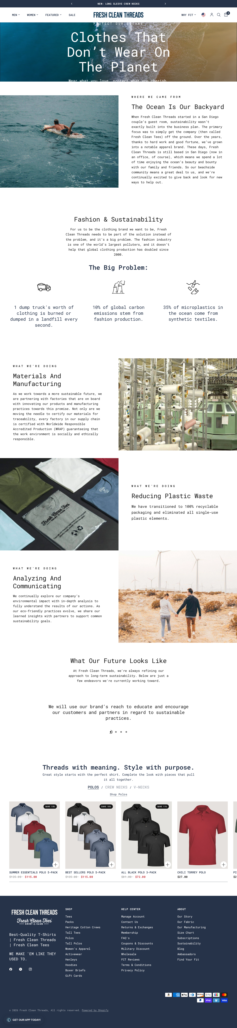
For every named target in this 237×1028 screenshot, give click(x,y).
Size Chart (185, 932)
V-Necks (141, 787)
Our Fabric (185, 922)
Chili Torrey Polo (191, 872)
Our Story (184, 916)
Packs (69, 922)
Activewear (73, 954)
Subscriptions (188, 938)
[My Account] (211, 14)
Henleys (71, 959)
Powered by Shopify (95, 1010)
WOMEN (31, 15)
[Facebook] (13, 969)
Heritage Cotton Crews (82, 927)
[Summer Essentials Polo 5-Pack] (34, 835)
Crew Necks (116, 787)
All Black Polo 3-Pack (138, 872)
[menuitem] (16, 14)
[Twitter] (23, 969)
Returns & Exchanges (137, 927)
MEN (14, 15)
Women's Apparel (77, 949)
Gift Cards (73, 975)
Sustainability (189, 943)
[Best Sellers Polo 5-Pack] (90, 835)
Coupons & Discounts (137, 943)
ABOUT (181, 909)
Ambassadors (186, 954)
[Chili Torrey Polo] (202, 835)
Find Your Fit (188, 959)
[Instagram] (33, 969)
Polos (93, 787)
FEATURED (52, 15)
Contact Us (129, 922)
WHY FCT (187, 15)
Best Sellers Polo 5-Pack (85, 872)
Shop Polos (118, 794)
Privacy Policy (133, 970)
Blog (180, 949)
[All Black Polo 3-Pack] (146, 835)
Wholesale (128, 954)
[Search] (218, 14)
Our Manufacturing (191, 927)
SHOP (68, 909)
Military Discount (135, 949)
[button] (24, 1019)
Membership (129, 932)
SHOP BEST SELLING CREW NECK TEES (121, 3)
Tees (68, 916)
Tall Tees (72, 932)
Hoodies (71, 965)
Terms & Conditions (136, 965)
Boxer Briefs (75, 970)
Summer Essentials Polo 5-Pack (33, 872)
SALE (72, 15)
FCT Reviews (130, 959)
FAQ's (125, 938)
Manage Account (133, 916)
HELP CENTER (130, 909)
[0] (225, 14)
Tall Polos (73, 943)
